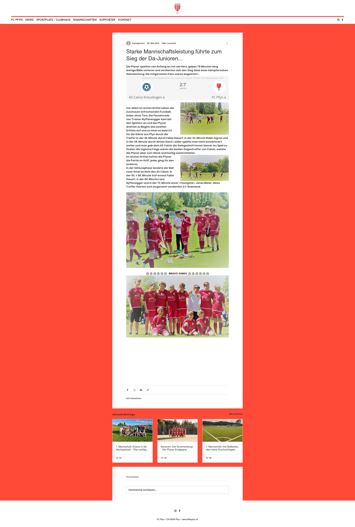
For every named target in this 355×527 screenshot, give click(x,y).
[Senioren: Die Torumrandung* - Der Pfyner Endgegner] (178, 430)
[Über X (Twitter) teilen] (134, 390)
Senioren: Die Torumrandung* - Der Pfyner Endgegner (177, 448)
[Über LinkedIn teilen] (141, 390)
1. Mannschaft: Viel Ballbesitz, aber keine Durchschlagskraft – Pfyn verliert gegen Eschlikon (222, 448)
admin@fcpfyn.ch (190, 519)
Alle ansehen (236, 414)
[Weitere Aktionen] (227, 43)
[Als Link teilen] (148, 390)
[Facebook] (342, 19)
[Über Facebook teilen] (127, 390)
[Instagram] (338, 19)
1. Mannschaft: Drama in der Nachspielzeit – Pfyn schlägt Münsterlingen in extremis (131, 448)
